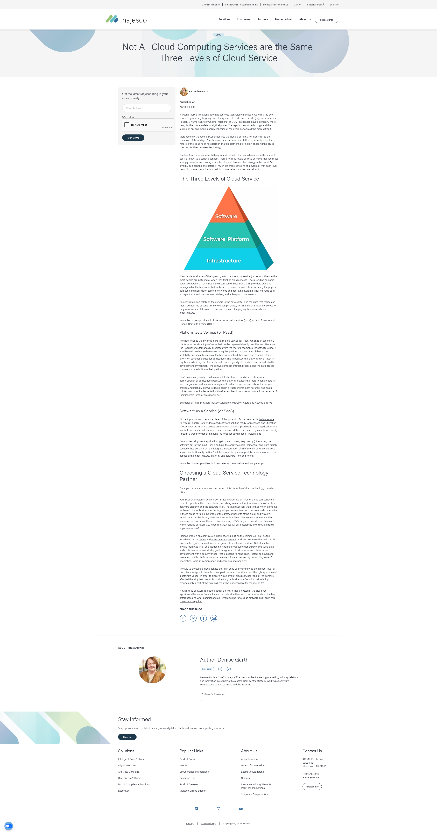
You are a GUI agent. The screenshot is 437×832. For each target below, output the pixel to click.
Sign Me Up (133, 137)
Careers (297, 4)
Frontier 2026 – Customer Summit (241, 4)
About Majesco (249, 759)
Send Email (207, 669)
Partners (262, 19)
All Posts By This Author (213, 693)
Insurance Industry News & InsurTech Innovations (256, 786)
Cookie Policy (208, 823)
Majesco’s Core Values (253, 765)
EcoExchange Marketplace (194, 771)
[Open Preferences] (8, 826)
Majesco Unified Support (193, 790)
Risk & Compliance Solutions (134, 784)
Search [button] (333, 4)
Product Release (189, 784)
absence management (223, 539)
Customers (244, 19)
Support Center (314, 4)
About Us (305, 19)
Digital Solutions (127, 765)
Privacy (190, 823)
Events (183, 765)
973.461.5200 (312, 774)
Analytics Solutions (128, 771)
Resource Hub (283, 19)
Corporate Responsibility (254, 794)
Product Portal (187, 759)
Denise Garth (200, 91)
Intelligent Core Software (131, 759)
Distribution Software (129, 778)
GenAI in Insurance (211, 4)
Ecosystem (124, 790)
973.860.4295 (312, 777)
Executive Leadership (252, 771)
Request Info (326, 19)
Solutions (224, 19)
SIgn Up (127, 736)
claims (202, 539)
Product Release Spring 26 (275, 4)
